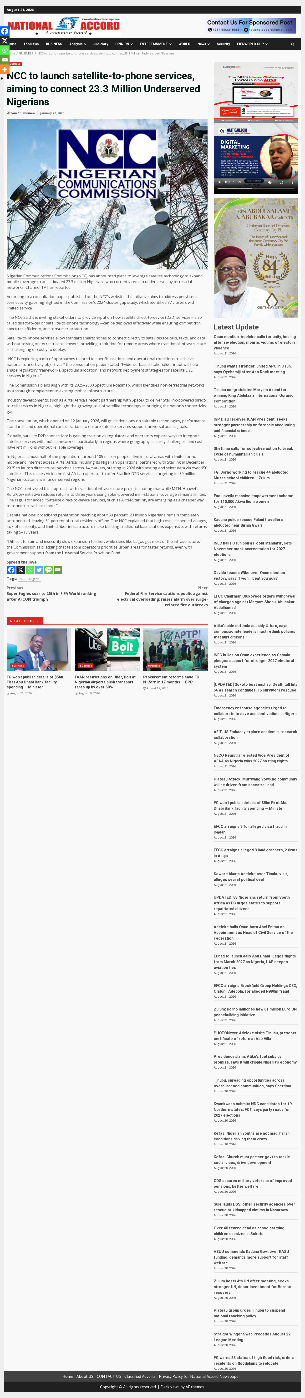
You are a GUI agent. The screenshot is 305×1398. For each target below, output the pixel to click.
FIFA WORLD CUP (250, 44)
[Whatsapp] (30, 570)
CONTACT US (109, 1376)
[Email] (58, 570)
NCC (22, 579)
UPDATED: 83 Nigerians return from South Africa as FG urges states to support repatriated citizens (252, 903)
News (202, 44)
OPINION (122, 44)
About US (84, 1376)
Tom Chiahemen (22, 113)
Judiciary (100, 44)
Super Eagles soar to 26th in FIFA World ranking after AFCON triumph (51, 593)
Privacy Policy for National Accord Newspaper (199, 1376)
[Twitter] (39, 570)
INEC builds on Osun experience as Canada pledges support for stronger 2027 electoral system (254, 661)
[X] (20, 570)
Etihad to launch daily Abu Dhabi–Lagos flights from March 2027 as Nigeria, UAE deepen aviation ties (255, 962)
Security (223, 44)
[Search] (292, 44)
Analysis (76, 44)
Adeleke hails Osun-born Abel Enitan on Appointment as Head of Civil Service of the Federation (253, 933)
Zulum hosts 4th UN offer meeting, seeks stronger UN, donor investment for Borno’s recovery (252, 1287)
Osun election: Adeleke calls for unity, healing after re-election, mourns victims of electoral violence (255, 342)
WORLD (184, 44)
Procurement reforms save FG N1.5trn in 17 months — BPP (175, 649)
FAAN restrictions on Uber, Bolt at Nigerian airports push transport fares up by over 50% (107, 649)
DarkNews (170, 1386)
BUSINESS (54, 44)
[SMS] (48, 570)
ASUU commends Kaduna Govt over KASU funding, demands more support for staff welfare (251, 1257)
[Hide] (2, 78)
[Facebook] (11, 570)
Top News (31, 44)
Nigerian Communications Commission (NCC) (47, 276)
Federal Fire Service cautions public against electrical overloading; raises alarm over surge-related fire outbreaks (162, 596)
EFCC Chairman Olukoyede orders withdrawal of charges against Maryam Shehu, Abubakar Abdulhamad (254, 602)
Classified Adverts (140, 1376)
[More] (5, 69)
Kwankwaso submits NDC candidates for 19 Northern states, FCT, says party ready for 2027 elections (253, 1110)
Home (11, 44)
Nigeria (34, 579)
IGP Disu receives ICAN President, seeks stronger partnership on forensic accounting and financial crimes (254, 425)
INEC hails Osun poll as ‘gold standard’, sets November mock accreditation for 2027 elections (253, 549)
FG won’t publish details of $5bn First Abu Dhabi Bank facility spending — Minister (39, 649)
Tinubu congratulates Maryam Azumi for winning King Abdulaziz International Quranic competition (253, 395)
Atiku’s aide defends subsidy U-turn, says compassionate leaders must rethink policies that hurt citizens (254, 631)
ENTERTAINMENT (154, 44)
